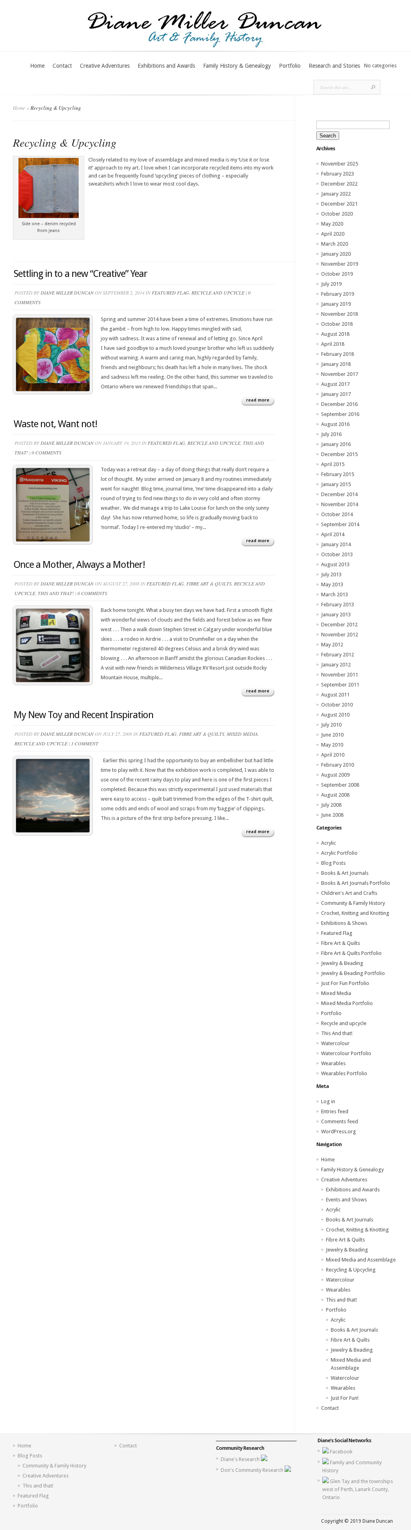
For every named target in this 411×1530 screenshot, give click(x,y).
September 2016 (340, 414)
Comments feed (339, 1121)
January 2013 (336, 615)
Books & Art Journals (344, 873)
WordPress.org (338, 1131)
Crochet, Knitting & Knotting (357, 1230)
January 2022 (336, 194)
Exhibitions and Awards (166, 66)
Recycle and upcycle (217, 292)
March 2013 (334, 594)
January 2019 (336, 304)
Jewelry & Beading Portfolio (353, 973)
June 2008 (332, 815)
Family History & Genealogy (237, 66)
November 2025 (339, 164)
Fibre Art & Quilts (209, 583)
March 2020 (334, 244)
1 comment (84, 743)
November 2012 (339, 635)
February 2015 (337, 474)
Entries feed (334, 1111)
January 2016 (336, 444)
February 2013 (337, 605)
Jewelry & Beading (342, 963)
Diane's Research (241, 1459)
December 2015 (339, 454)
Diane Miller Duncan (67, 292)
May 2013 (332, 584)
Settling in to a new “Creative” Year (80, 273)
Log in (328, 1101)
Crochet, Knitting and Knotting (355, 913)
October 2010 (337, 705)
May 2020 (332, 224)
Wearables (333, 1063)
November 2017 (339, 374)
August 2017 (335, 384)
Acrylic (328, 843)
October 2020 (337, 214)
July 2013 (331, 574)
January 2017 (336, 394)
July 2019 (331, 284)
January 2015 (336, 484)
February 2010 (337, 765)
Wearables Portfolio (344, 1073)
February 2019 (337, 294)
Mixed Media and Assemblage (361, 1260)
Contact (62, 66)
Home (37, 66)
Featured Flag (170, 292)
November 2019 (339, 264)
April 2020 (332, 234)
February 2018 (337, 354)
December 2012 (339, 625)
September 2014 (340, 524)
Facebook (341, 1452)
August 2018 (335, 334)
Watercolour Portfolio (346, 1053)
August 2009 (335, 775)
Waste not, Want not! (55, 424)
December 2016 (339, 404)
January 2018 (336, 364)
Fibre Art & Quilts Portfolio (351, 953)
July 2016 (331, 434)
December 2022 (339, 184)
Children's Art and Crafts (349, 893)
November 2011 (339, 675)
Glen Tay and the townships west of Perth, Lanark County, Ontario (357, 1489)
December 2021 (339, 204)
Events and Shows (346, 1200)
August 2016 (335, 424)
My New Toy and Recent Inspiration (83, 715)
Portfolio (290, 66)
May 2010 (332, 745)
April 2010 (332, 755)
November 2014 (339, 504)
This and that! (341, 1300)
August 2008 (335, 795)
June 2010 (332, 735)
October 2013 (337, 554)
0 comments (46, 452)
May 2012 (332, 645)
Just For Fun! (344, 1398)
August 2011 (335, 695)
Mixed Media (242, 734)
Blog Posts (333, 863)
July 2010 (331, 725)
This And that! (56, 593)
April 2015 (332, 464)
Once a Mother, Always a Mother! (79, 564)
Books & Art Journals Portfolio (355, 883)
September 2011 (340, 685)
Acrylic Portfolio (339, 853)
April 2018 (332, 344)
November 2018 (339, 314)
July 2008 (331, 805)
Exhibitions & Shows (344, 923)
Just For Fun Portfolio (345, 983)
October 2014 (337, 514)
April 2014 (332, 534)
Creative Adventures (105, 66)
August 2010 (335, 715)
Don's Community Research (253, 1470)
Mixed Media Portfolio (347, 1003)
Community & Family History (353, 903)
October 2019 (337, 274)
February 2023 (337, 174)
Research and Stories (334, 66)
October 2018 (337, 324)
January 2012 (336, 665)
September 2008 (340, 785)
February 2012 (337, 655)
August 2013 (335, 564)
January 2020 (336, 254)
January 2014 (336, 544)
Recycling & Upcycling (351, 1270)
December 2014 (339, 494)
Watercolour (335, 1043)
